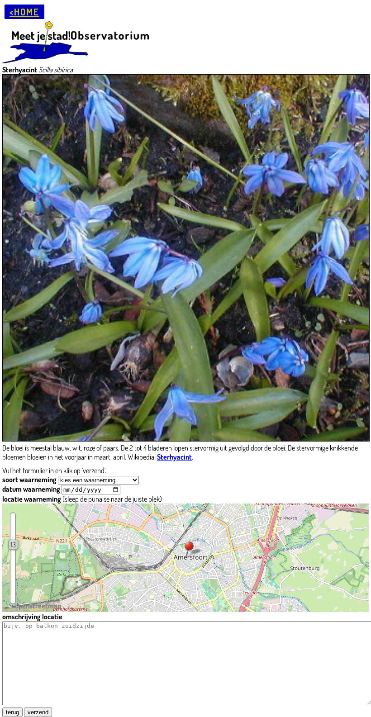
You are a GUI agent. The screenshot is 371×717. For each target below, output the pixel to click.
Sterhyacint (174, 456)
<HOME (24, 12)
